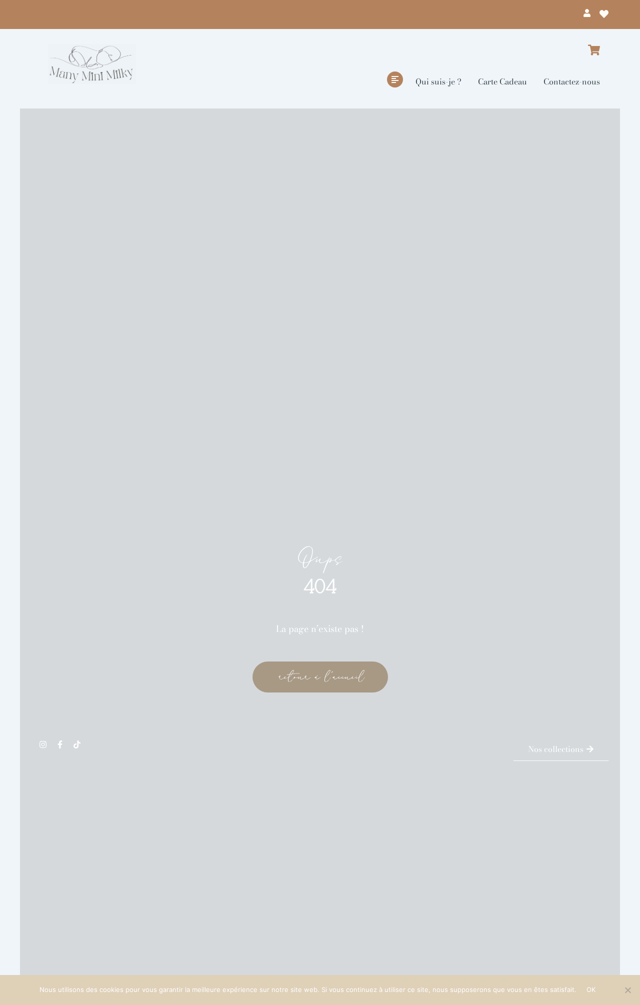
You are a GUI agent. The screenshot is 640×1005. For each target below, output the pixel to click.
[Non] (627, 990)
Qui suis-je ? (439, 82)
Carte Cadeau (502, 82)
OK (591, 990)
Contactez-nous (572, 82)
